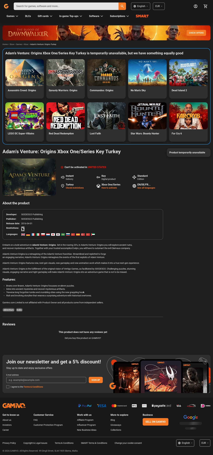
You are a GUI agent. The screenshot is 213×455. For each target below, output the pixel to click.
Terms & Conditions (33, 387)
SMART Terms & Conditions (94, 443)
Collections (116, 430)
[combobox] (66, 6)
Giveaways (116, 425)
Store (12, 44)
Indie (19, 310)
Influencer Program (86, 425)
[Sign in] (195, 6)
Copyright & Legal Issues (35, 443)
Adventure (8, 310)
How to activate (109, 188)
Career (5, 430)
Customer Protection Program (48, 425)
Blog (113, 420)
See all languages (146, 188)
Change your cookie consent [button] (128, 443)
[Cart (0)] (205, 6)
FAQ (36, 420)
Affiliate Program (85, 420)
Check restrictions (75, 188)
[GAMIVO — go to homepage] (6, 6)
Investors (7, 425)
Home (5, 44)
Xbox (26, 44)
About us (6, 420)
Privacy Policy (9, 443)
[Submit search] (122, 6)
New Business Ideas (86, 430)
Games (19, 44)
